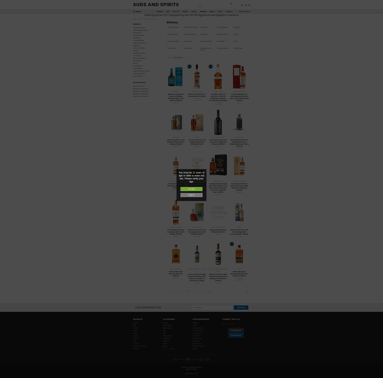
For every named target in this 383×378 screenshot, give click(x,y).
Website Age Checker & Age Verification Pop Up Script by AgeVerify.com (380, 377)
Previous (377, 371)
